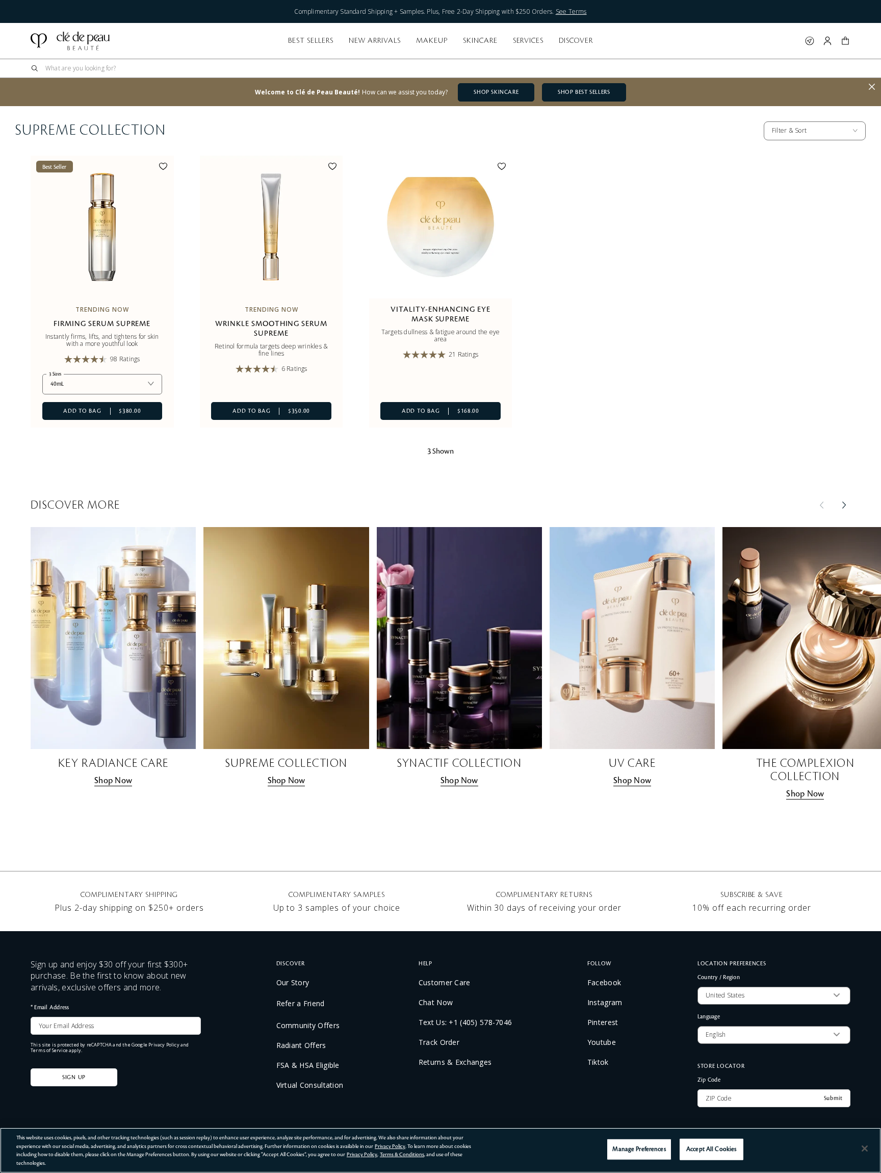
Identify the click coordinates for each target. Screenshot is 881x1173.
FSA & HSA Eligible (308, 1065)
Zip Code (708, 1080)
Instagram (605, 1002)
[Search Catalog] (35, 68)
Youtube (601, 1042)
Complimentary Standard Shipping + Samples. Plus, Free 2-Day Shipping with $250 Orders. (440, 11)
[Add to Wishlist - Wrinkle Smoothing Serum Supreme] (332, 168)
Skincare (480, 41)
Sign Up (74, 1078)
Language (708, 1016)
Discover (576, 41)
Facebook (604, 982)
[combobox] (444, 68)
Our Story (292, 982)
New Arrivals (375, 41)
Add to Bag (91, 411)
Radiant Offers (301, 1045)
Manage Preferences (638, 1149)
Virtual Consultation (310, 1085)
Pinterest (602, 1022)
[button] (845, 41)
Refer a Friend (300, 1003)
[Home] (70, 41)
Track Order (439, 1042)
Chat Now (436, 1002)
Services (528, 41)
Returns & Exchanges (455, 1062)
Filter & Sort (789, 130)
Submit (833, 1098)
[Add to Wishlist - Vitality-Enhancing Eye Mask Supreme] (502, 168)
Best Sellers (310, 41)
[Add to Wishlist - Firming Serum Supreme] (163, 168)
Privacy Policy (163, 1044)
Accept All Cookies (711, 1149)
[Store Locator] (810, 41)
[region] (440, 1150)
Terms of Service (49, 1050)
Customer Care (445, 982)
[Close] (864, 1148)
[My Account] (827, 41)
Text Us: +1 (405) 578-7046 (465, 1022)
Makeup (432, 41)
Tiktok (598, 1062)
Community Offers (308, 1025)
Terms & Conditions (402, 1154)
